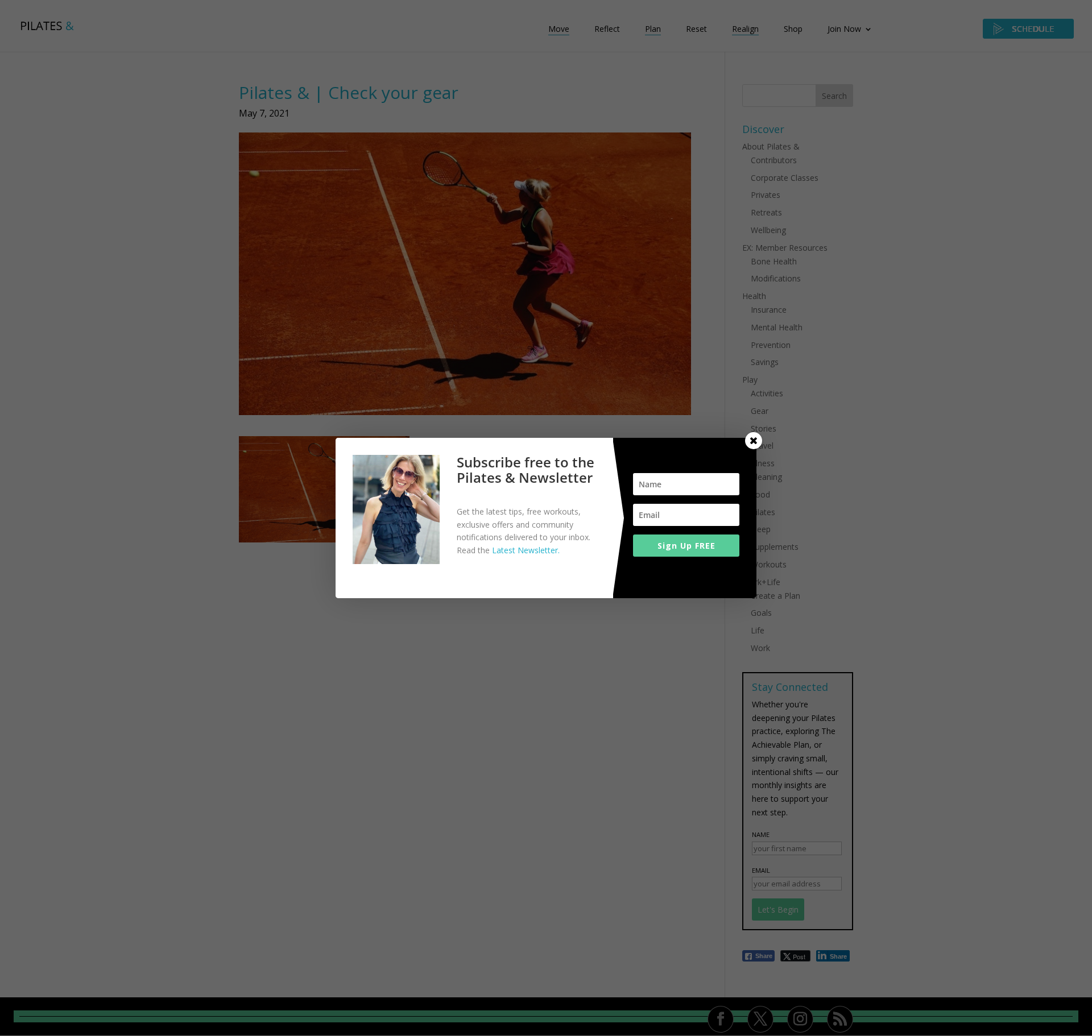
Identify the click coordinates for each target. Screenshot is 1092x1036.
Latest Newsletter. (526, 550)
